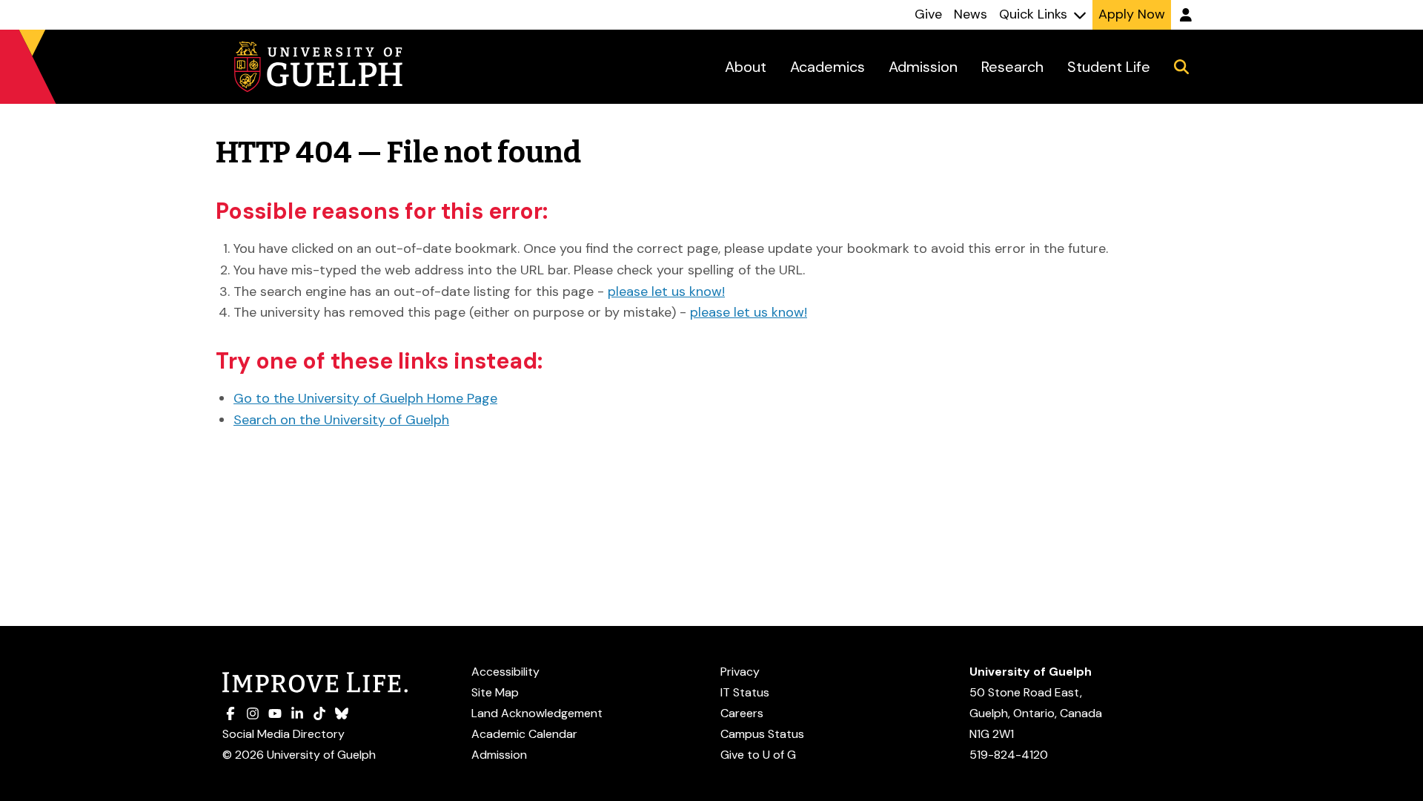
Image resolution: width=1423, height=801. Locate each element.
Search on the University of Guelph (341, 420)
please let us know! (666, 291)
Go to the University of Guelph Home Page (365, 398)
